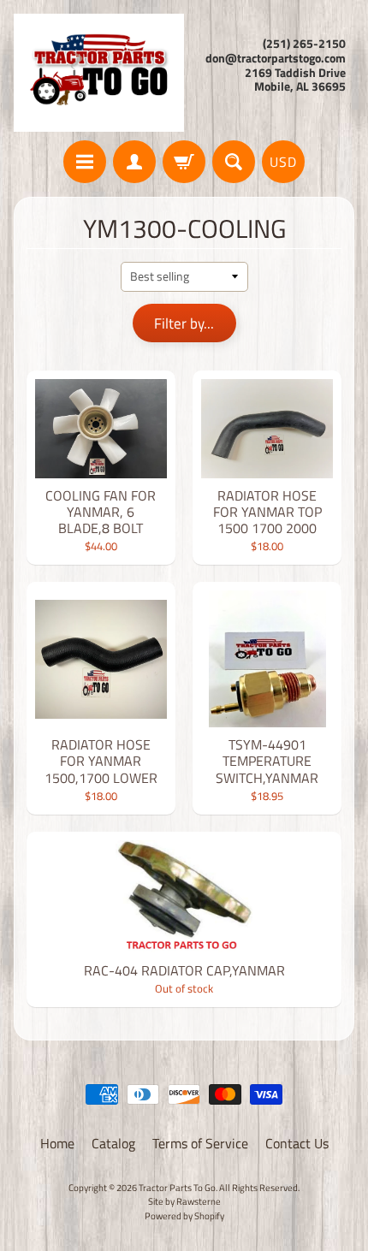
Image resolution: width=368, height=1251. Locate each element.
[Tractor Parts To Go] (99, 73)
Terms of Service (200, 1143)
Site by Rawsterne (184, 1201)
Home (57, 1143)
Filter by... (184, 323)
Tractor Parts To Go (177, 1187)
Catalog (113, 1143)
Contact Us (297, 1143)
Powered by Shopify (184, 1215)
